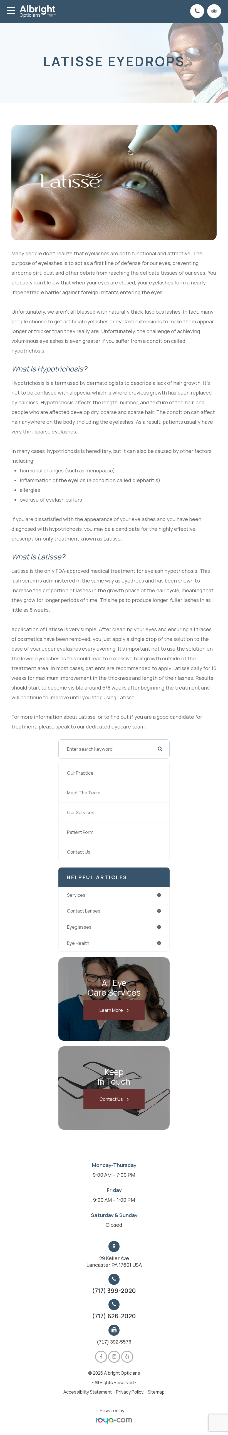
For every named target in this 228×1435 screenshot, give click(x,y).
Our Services (80, 812)
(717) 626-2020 (114, 1316)
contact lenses (83, 911)
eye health (78, 943)
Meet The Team (83, 792)
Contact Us (78, 852)
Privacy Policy (129, 1392)
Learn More (111, 1010)
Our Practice (80, 773)
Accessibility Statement (87, 1392)
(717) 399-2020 (114, 1291)
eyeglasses (79, 927)
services (76, 895)
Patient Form (80, 832)
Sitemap (156, 1392)
